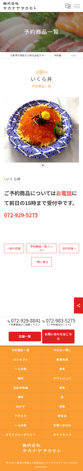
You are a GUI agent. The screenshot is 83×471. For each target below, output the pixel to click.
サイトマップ (62, 435)
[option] (41, 130)
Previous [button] (8, 131)
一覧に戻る (41, 262)
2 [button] (43, 165)
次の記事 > (69, 248)
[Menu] (76, 5)
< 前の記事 (14, 248)
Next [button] (75, 131)
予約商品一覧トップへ (41, 248)
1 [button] (40, 165)
